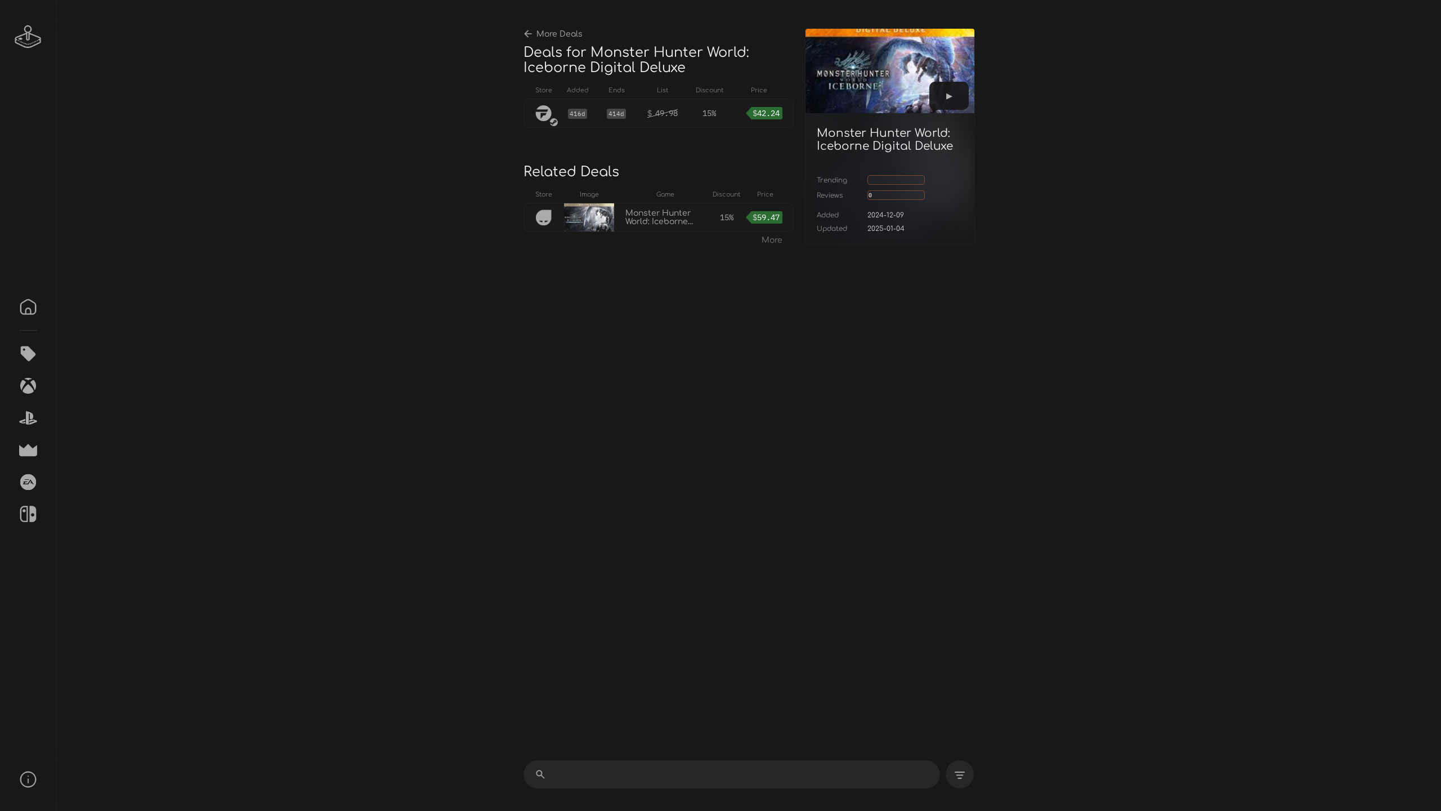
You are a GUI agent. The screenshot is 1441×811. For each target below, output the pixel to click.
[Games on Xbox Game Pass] (28, 386)
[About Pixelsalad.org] (28, 779)
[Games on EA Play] (28, 482)
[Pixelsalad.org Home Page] (28, 37)
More (772, 240)
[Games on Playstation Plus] (28, 418)
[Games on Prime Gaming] (28, 450)
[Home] (28, 307)
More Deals (559, 34)
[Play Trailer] (949, 96)
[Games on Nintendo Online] (28, 514)
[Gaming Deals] (28, 354)
